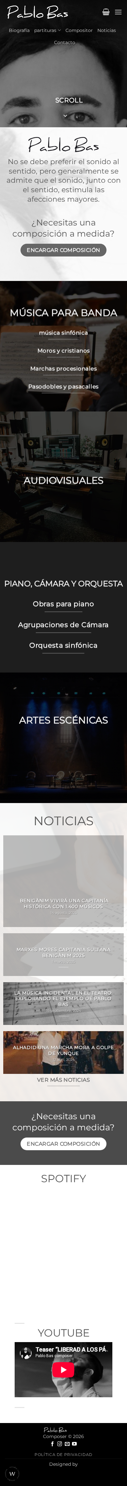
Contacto (64, 42)
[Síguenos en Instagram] (59, 1444)
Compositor (79, 30)
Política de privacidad (63, 1454)
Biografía (19, 30)
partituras (45, 30)
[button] (106, 12)
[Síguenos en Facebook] (52, 1444)
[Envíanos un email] (67, 1444)
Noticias (106, 30)
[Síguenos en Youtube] (74, 1444)
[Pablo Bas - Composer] (37, 12)
